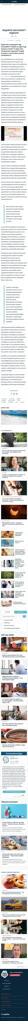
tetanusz (22, 402)
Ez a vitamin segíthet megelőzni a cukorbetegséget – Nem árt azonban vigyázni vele (12, 700)
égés (17, 402)
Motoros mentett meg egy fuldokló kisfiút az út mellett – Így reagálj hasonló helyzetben (13, 452)
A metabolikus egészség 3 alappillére (19, 534)
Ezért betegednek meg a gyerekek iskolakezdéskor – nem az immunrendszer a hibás (13, 939)
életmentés (4, 448)
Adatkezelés (6, 986)
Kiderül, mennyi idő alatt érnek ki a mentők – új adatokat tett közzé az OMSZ (13, 915)
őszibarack (4, 890)
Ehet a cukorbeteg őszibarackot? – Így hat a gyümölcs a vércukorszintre (13, 892)
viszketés (4, 721)
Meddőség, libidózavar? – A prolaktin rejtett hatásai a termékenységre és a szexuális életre (20, 563)
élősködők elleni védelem (20, 4)
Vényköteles (7, 622)
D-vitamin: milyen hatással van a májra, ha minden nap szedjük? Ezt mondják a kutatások (13, 476)
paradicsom (5, 653)
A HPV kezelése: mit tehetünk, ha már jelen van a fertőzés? (19, 584)
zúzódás (4, 402)
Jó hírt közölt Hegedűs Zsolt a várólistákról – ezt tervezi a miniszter (12, 962)
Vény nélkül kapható (9, 625)
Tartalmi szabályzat (6, 989)
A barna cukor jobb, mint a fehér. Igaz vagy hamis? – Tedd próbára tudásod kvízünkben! (12, 855)
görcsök (4, 400)
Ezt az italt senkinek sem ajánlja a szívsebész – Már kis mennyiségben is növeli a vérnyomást (13, 500)
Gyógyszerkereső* (5, 1001)
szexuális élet (11, 400)
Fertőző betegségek (6, 935)
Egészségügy (5, 959)
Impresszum (6, 980)
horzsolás (10, 402)
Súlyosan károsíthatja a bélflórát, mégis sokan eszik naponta (13, 745)
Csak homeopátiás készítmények (12, 628)
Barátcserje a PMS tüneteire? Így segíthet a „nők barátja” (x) (20, 575)
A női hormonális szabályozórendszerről (19, 602)
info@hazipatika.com (21, 1017)
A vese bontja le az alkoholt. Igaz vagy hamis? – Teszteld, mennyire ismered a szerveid (13, 824)
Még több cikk (20, 966)
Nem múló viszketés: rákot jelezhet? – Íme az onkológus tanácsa (13, 724)
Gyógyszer (7, 612)
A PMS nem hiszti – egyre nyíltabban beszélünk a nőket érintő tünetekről (20, 552)
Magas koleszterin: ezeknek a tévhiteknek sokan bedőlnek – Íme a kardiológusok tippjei (12, 678)
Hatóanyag (20, 612)
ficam (18, 400)
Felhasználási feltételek (6, 983)
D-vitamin (4, 472)
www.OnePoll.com (6, 76)
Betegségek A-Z (5, 997)
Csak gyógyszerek (8, 620)
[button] (14, 994)
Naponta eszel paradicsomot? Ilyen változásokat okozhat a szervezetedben (13, 656)
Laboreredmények (5, 994)
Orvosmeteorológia (6, 4)
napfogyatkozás (6, 520)
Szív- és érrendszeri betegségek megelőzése (12, 496)
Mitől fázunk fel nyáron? (19, 541)
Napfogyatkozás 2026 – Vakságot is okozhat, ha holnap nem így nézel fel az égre (13, 524)
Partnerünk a (16, 796)
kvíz (3, 820)
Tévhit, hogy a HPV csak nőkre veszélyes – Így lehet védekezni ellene (20, 594)
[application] (14, 133)
